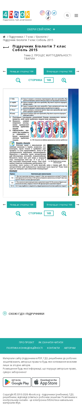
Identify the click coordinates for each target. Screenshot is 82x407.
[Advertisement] (41, 263)
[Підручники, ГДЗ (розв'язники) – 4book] (4, 36)
